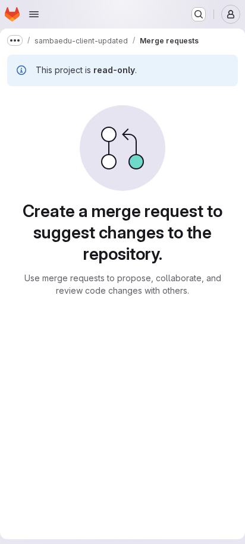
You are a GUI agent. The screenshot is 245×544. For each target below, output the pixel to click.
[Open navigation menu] (33, 14)
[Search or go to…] (198, 14)
